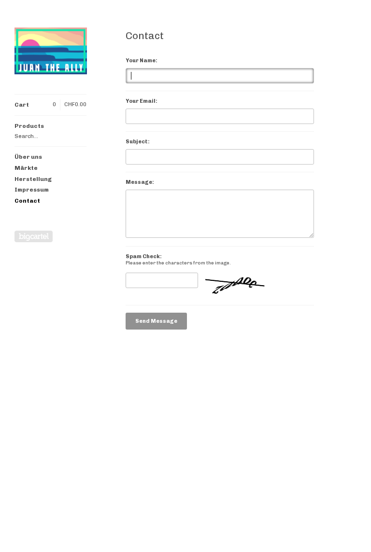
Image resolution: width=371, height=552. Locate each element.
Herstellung (33, 179)
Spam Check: (144, 256)
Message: (140, 182)
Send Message (156, 321)
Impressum (31, 189)
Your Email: (141, 101)
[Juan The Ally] (50, 52)
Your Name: (141, 60)
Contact (27, 200)
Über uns (28, 156)
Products (29, 126)
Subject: (138, 141)
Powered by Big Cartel (33, 236)
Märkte (26, 168)
